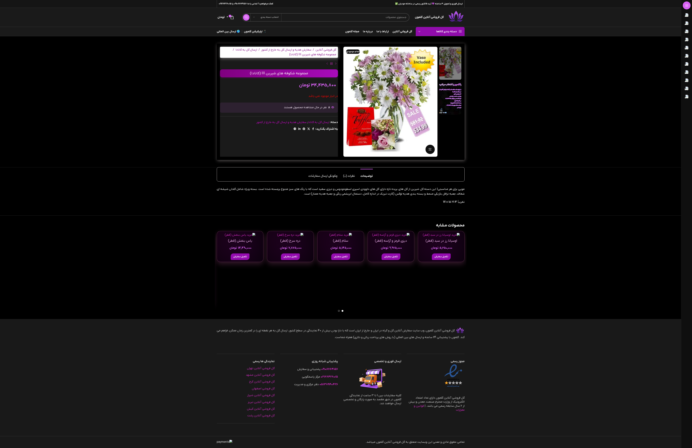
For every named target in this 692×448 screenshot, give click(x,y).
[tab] (366, 174)
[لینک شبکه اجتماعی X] (308, 129)
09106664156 (240, 3)
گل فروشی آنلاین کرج (262, 382)
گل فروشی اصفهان (263, 388)
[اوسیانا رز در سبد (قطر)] (441, 235)
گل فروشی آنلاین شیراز (261, 395)
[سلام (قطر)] (340, 235)
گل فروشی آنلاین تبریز (261, 402)
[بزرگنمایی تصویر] (430, 149)
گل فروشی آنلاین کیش (261, 409)
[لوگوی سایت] (456, 17)
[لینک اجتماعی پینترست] (304, 129)
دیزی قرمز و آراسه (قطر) (391, 241)
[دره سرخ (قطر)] (290, 235)
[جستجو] (246, 17)
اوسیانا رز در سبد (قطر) (441, 241)
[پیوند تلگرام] (295, 129)
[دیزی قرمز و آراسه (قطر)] (391, 235)
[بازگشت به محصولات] (331, 63)
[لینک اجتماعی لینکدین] (299, 129)
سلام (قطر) (340, 241)
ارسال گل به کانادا (246, 50)
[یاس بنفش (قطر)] (240, 235)
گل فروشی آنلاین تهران (261, 368)
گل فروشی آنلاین (326, 50)
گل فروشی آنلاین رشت (261, 415)
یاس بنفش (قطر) (240, 241)
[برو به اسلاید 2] (339, 311)
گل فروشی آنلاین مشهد (260, 375)
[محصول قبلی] (336, 63)
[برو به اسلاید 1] (342, 311)
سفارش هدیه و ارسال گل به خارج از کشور (286, 50)
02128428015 (225, 3)
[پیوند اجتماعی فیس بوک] (313, 129)
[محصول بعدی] (327, 63)
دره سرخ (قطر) (290, 241)
